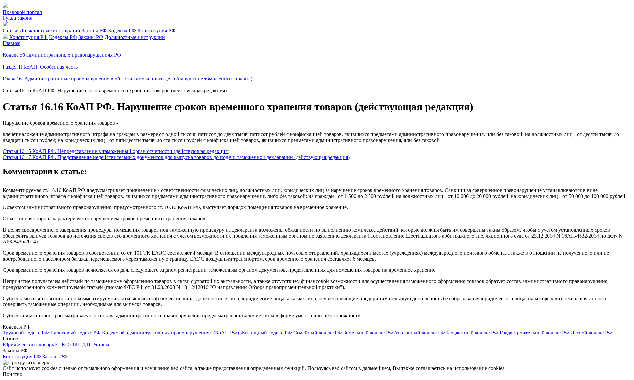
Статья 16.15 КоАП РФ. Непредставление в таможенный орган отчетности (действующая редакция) (116, 151)
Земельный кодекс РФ (368, 332)
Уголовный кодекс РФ (420, 332)
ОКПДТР (81, 344)
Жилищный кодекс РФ (266, 332)
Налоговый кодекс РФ (75, 332)
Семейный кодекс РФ (317, 332)
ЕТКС (62, 344)
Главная (11, 43)
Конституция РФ (156, 30)
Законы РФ (94, 30)
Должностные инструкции (50, 30)
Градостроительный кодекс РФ (534, 332)
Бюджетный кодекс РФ (472, 332)
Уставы (101, 344)
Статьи (10, 30)
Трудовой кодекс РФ (26, 332)
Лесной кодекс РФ (591, 332)
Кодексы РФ (122, 30)
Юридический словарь (28, 344)
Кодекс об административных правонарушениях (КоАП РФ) (170, 332)
